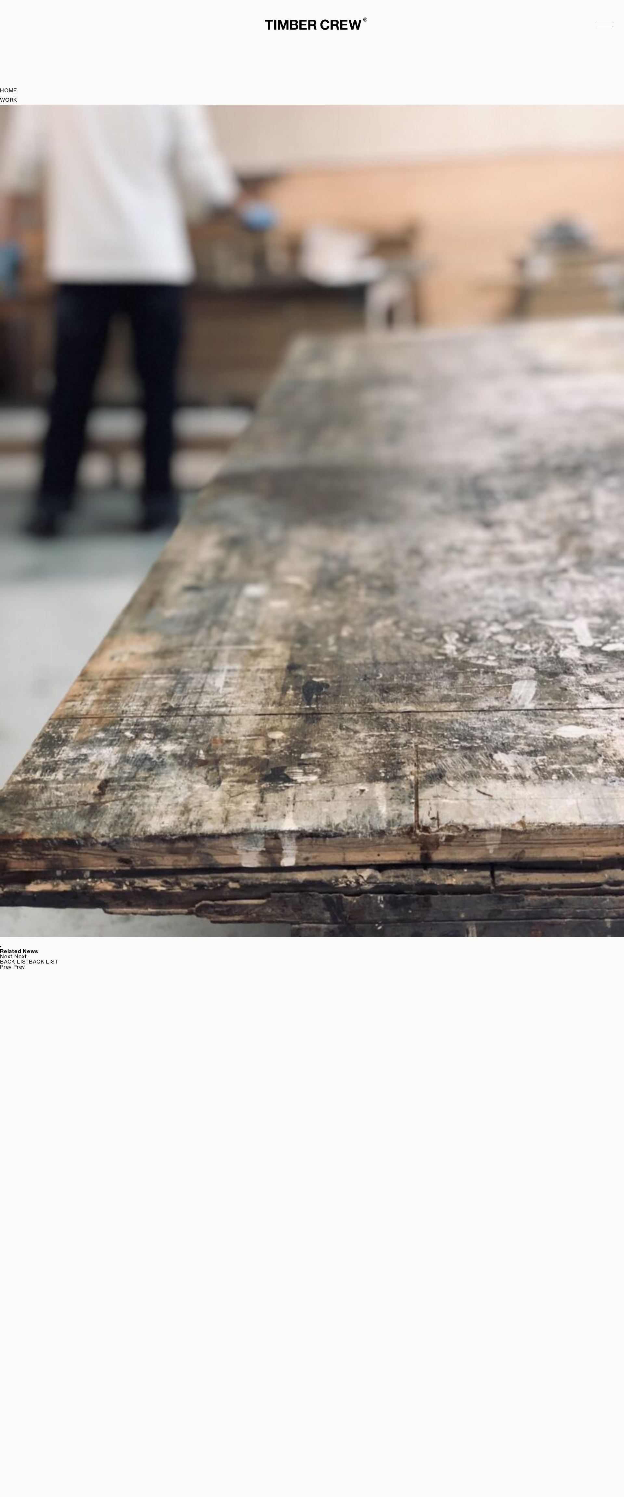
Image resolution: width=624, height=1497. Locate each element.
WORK (8, 100)
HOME (8, 90)
